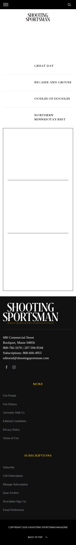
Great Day (44, 66)
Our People (9, 395)
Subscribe (8, 467)
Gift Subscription (13, 475)
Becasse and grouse (52, 82)
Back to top (35, 537)
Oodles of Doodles (52, 99)
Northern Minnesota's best (49, 117)
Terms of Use (11, 438)
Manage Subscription (15, 484)
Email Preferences (13, 509)
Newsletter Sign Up (14, 501)
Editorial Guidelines (14, 421)
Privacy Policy (11, 429)
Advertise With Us (14, 412)
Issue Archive (11, 492)
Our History (10, 404)
